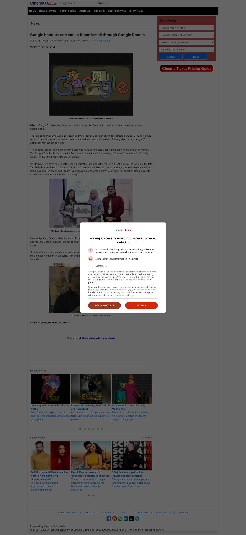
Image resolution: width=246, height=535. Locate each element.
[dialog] (123, 267)
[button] (123, 266)
